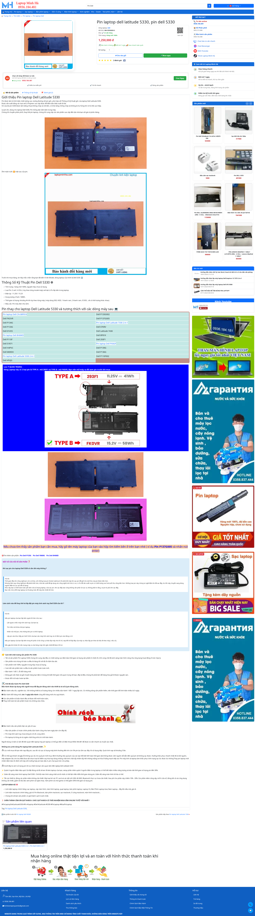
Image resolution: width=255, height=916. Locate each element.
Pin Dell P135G (25, 555)
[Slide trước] (247, 103)
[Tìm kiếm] (209, 6)
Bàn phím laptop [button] (42, 12)
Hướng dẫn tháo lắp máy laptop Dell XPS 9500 (216, 284)
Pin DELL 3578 (238, 175)
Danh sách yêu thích (73, 903)
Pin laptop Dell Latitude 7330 (179, 814)
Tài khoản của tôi (72, 895)
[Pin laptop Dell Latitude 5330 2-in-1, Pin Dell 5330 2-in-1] (24, 834)
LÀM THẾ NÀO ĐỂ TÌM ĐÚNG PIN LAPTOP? (215, 291)
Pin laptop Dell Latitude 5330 (16, 808)
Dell (109, 28)
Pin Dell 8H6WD (52, 555)
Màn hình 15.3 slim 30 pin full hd (239, 213)
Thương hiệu (198, 908)
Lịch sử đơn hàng (72, 899)
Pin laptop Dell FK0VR (23, 814)
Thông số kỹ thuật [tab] (30, 92)
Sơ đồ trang (197, 903)
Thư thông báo (71, 908)
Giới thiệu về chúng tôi (138, 895)
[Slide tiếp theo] (250, 103)
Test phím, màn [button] (108, 12)
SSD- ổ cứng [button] (56, 12)
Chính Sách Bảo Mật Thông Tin (141, 908)
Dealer (98, 12)
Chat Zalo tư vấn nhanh (206, 41)
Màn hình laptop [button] (70, 12)
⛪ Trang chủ (7, 12)
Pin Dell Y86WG (39, 555)
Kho (92, 12)
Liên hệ (119, 12)
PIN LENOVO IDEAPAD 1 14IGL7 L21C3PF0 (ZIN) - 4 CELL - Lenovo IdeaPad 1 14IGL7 (238, 254)
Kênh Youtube (203, 51)
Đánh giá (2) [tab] (48, 92)
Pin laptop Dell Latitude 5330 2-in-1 (19, 356)
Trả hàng (196, 899)
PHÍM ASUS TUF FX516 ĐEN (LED (208, 252)
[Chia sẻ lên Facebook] (124, 60)
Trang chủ (7, 16)
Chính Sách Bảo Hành (138, 903)
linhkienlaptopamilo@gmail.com (17, 906)
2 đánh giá (117, 60)
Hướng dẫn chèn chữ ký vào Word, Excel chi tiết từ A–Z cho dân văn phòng (227, 272)
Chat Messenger (204, 46)
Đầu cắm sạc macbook (207, 175)
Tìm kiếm (17, 16)
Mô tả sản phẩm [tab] (12, 92)
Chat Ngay (180, 78)
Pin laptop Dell (38, 16)
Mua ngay (166, 55)
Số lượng (102, 50)
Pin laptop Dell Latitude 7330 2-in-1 (112, 322)
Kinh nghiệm (85, 12)
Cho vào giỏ (121, 55)
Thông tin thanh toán (138, 899)
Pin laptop (26, 16)
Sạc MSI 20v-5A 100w (238, 136)
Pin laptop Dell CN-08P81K (15, 314)
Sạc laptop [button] (29, 12)
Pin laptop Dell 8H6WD (13, 335)
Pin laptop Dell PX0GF (106, 343)
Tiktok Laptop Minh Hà (206, 56)
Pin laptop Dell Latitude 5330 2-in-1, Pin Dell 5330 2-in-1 (23, 846)
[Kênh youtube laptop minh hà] (204, 307)
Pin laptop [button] (18, 12)
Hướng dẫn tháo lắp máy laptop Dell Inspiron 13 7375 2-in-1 (221, 278)
